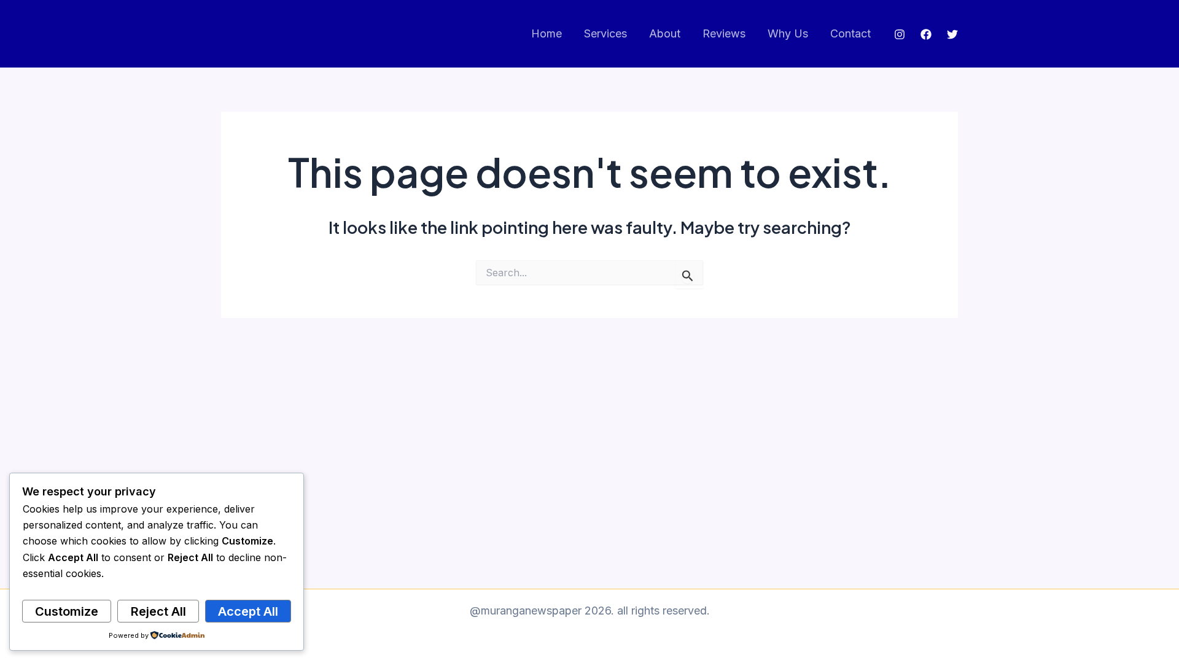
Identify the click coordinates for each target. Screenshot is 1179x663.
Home (546, 33)
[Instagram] (899, 34)
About (664, 33)
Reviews (723, 33)
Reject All (158, 611)
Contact (850, 33)
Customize (66, 611)
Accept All (248, 611)
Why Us (788, 33)
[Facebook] (926, 34)
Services (605, 33)
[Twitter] (952, 34)
